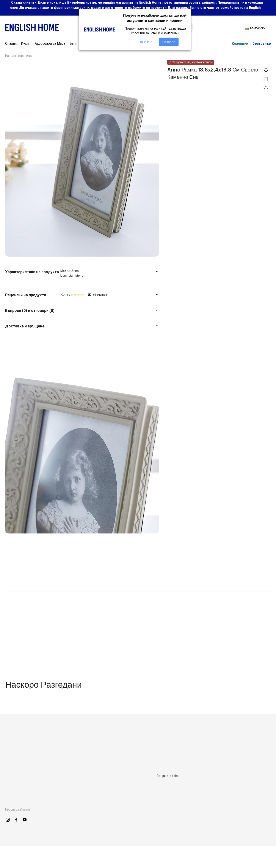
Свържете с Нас (168, 776)
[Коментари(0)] (32, 295)
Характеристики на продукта (32, 272)
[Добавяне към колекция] (266, 79)
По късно (145, 42)
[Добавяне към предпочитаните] (266, 70)
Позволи (168, 42)
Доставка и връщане (24, 326)
